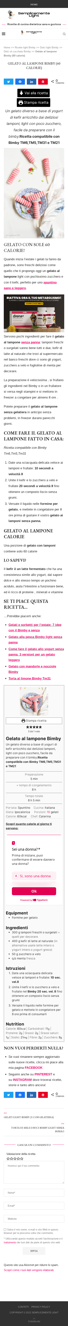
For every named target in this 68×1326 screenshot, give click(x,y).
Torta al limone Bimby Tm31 (29, 678)
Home (34, 4)
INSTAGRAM (22, 1080)
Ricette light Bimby (25, 47)
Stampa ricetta (36, 102)
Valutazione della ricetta (20, 1153)
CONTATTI (23, 1307)
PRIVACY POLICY (40, 1307)
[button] (27, 727)
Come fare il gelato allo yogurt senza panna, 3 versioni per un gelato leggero (36, 654)
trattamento (10, 1242)
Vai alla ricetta (36, 93)
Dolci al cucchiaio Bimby (17, 51)
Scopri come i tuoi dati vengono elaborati (28, 1270)
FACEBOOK (33, 1068)
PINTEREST (43, 1074)
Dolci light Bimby (49, 47)
